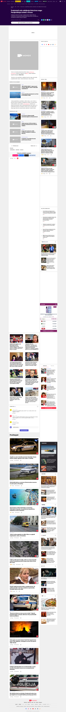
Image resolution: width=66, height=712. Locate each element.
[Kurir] (16, 704)
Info (15, 6)
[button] (38, 20)
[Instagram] (44, 44)
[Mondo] (3, 1)
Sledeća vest (33, 145)
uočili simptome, (26, 103)
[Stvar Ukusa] (49, 704)
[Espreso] (20, 704)
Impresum (21, 706)
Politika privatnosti (46, 706)
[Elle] (23, 704)
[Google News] (53, 44)
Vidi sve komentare (24, 430)
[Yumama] (44, 704)
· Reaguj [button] (44, 116)
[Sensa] (40, 704)
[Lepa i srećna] (32, 704)
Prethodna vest (15, 145)
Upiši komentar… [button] (16, 427)
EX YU (18, 6)
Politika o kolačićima (38, 706)
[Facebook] (42, 44)
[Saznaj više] (55, 242)
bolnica (21, 149)
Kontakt (25, 706)
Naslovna (12, 6)
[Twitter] (46, 44)
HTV (27, 73)
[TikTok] (51, 44)
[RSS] (55, 44)
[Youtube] (49, 44)
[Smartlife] (36, 704)
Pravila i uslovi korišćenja (30, 706)
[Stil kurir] (25, 704)
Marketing (18, 706)
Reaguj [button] (12, 158)
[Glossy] (29, 704)
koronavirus (12, 149)
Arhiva (42, 706)
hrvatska (17, 149)
